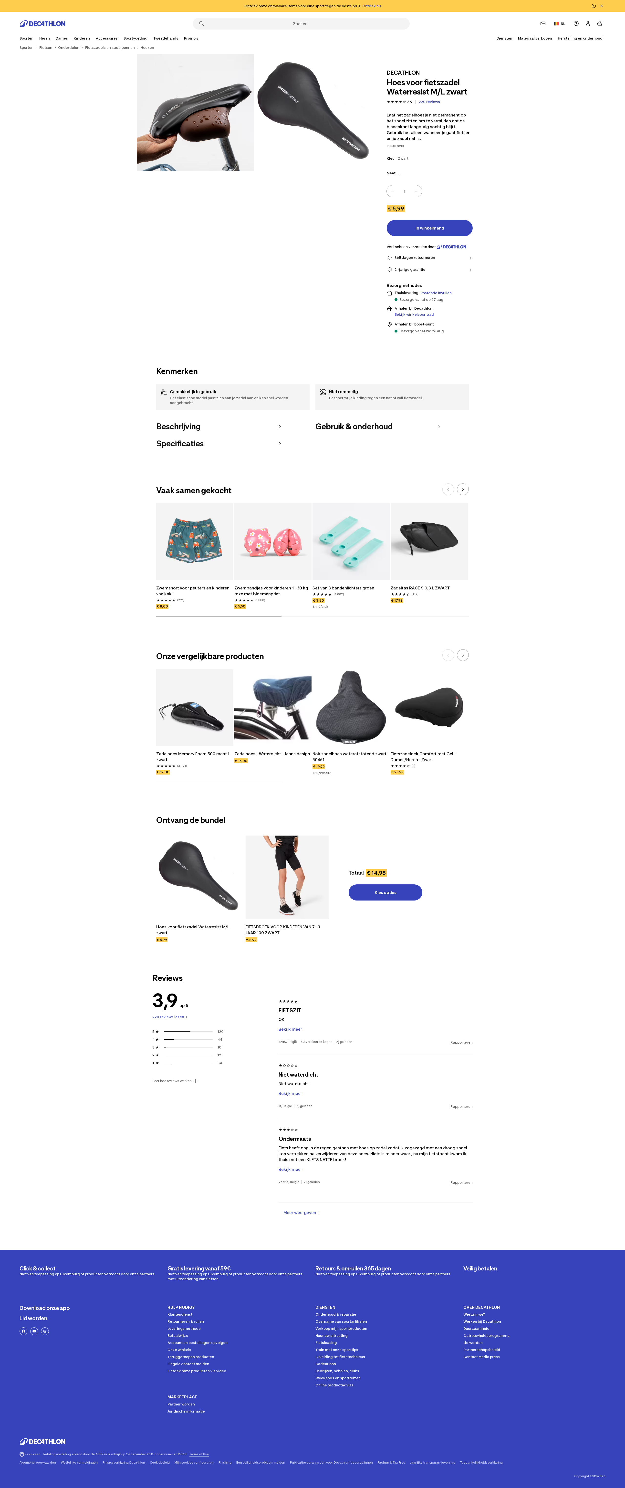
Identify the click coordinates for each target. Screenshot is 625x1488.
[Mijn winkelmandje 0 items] (599, 23)
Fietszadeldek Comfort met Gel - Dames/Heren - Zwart (424, 756)
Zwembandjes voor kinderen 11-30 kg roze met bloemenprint (271, 591)
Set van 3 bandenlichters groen (343, 588)
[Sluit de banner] (601, 6)
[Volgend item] (463, 489)
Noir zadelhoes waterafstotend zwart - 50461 (351, 756)
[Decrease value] (392, 191)
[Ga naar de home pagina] (42, 23)
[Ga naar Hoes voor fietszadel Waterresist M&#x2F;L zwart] (198, 877)
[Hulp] (576, 23)
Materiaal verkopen (535, 38)
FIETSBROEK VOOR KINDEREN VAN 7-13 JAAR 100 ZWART (283, 929)
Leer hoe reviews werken (172, 1081)
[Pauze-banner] (594, 6)
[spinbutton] (404, 191)
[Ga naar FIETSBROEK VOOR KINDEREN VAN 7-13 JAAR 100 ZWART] (287, 877)
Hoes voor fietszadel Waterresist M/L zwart (193, 929)
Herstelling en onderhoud (580, 38)
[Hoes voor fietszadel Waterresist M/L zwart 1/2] (312, 112)
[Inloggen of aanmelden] (588, 23)
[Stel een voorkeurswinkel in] (543, 23)
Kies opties (385, 892)
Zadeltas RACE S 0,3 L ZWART (420, 588)
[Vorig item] (448, 489)
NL (563, 23)
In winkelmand (430, 228)
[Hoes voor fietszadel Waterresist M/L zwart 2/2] (195, 112)
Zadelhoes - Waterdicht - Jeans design (272, 753)
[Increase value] (416, 191)
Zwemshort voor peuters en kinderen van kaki (193, 591)
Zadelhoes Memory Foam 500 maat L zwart (193, 756)
